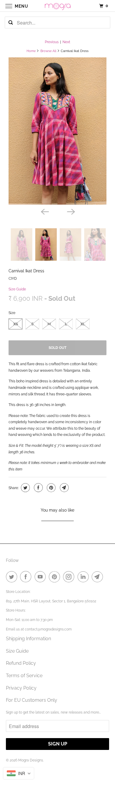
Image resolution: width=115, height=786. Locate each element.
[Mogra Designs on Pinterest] (56, 576)
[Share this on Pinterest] (50, 487)
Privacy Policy (21, 688)
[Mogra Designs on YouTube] (41, 576)
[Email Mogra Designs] (98, 576)
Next (66, 42)
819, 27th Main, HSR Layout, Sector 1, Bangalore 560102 (51, 601)
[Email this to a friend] (63, 487)
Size (12, 313)
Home (31, 51)
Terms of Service (24, 675)
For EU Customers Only (31, 700)
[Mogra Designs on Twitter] (12, 576)
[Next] (70, 211)
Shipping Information (28, 638)
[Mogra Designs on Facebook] (27, 576)
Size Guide (17, 289)
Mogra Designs (30, 760)
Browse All (48, 51)
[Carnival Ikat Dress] (57, 131)
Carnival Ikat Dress (26, 270)
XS (15, 324)
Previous (52, 42)
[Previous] (44, 211)
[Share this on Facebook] (37, 487)
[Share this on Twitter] (24, 487)
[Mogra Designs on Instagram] (70, 576)
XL (82, 324)
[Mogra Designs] (57, 6)
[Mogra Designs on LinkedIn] (84, 576)
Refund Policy (21, 663)
